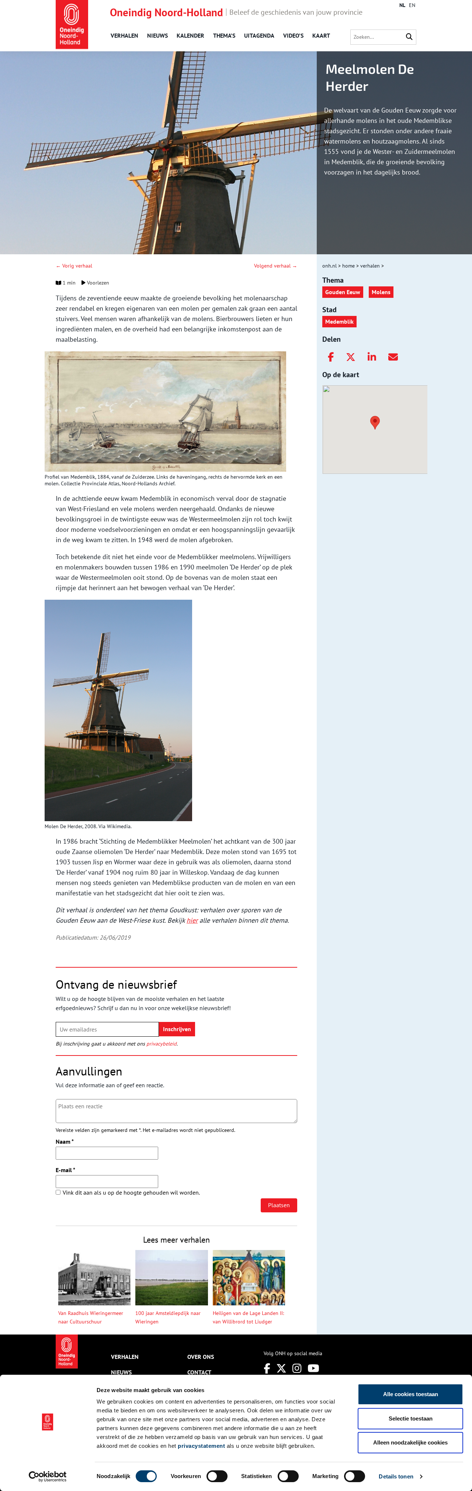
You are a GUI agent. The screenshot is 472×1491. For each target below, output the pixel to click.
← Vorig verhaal (74, 265)
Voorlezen (97, 282)
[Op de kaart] (372, 422)
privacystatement (201, 1446)
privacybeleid (161, 1043)
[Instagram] (297, 1368)
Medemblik (339, 321)
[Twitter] (350, 357)
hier (192, 920)
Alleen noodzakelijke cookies (410, 1442)
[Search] (409, 37)
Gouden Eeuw (342, 292)
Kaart (321, 35)
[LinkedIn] (372, 357)
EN (412, 5)
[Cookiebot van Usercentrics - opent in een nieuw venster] (47, 1476)
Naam (65, 1141)
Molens (381, 292)
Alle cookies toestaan (410, 1394)
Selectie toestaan (411, 1418)
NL (402, 5)
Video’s (293, 35)
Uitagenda (259, 35)
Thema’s (224, 35)
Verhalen (124, 35)
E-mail (65, 1170)
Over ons (200, 1356)
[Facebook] (331, 357)
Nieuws (157, 35)
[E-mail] (393, 357)
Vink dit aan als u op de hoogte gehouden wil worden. (131, 1192)
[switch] (217, 1476)
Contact (199, 1372)
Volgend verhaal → (275, 265)
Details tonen (396, 1476)
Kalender (190, 35)
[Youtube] (313, 1368)
